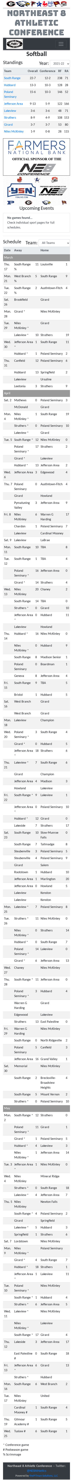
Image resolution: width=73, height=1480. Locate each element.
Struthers (10, 117)
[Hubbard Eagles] (23, 4)
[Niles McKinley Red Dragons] (44, 4)
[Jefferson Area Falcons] (33, 4)
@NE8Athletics (36, 1471)
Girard (8, 124)
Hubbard (9, 85)
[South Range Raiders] (56, 4)
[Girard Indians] (11, 4)
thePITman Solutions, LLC (43, 1475)
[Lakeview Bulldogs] (39, 4)
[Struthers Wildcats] (63, 4)
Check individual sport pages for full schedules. (31, 222)
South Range (12, 78)
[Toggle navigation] (61, 44)
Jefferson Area (13, 104)
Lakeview (10, 111)
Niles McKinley (14, 131)
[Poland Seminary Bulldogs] (50, 4)
